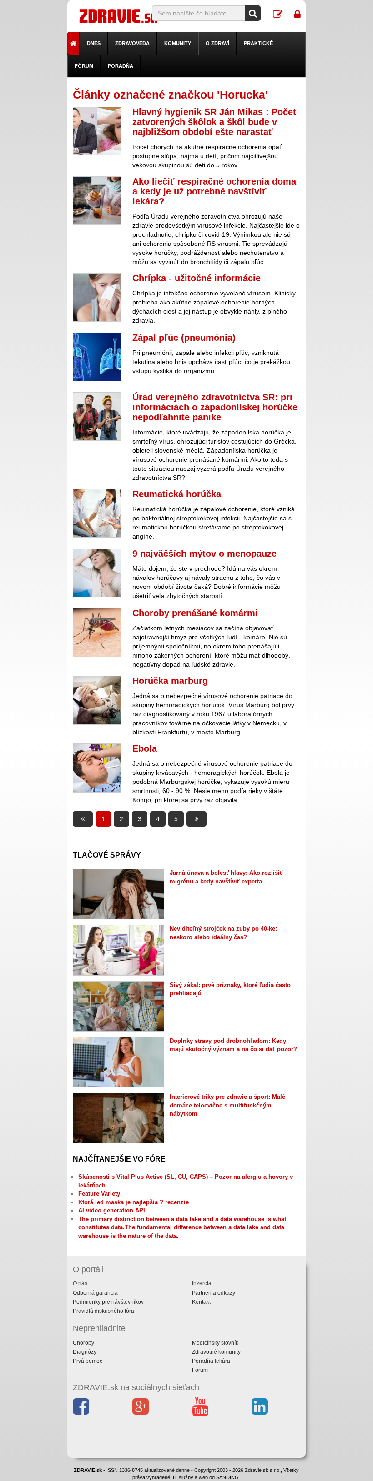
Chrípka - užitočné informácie (196, 278)
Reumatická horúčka (176, 494)
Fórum (84, 66)
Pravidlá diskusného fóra (103, 1311)
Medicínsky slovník (215, 1343)
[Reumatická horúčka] (97, 513)
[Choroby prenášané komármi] (97, 632)
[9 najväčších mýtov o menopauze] (97, 573)
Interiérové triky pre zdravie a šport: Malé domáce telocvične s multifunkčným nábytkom (227, 1105)
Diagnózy (84, 1352)
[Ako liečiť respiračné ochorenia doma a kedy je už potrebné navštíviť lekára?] (97, 200)
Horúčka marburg (170, 681)
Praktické (258, 43)
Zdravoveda (132, 43)
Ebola (144, 748)
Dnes (94, 43)
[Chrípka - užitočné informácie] (97, 297)
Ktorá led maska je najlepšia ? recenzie (133, 1202)
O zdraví (217, 43)
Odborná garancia (95, 1293)
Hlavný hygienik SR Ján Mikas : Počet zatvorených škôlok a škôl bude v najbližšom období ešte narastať (214, 122)
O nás (80, 1283)
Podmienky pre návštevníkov (108, 1302)
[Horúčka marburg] (97, 700)
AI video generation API (111, 1210)
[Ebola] (97, 767)
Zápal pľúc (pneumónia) (184, 338)
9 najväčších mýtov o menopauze (204, 553)
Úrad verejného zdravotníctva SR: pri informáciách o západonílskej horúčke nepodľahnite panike (214, 407)
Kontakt (201, 1302)
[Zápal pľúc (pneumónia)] (97, 357)
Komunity (177, 43)
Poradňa (120, 66)
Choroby (83, 1343)
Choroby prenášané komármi (195, 613)
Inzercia (202, 1283)
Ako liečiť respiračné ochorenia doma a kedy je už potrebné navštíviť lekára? (214, 191)
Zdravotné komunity (216, 1352)
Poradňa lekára (211, 1361)
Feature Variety (99, 1193)
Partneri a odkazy (213, 1293)
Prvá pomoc (87, 1361)
